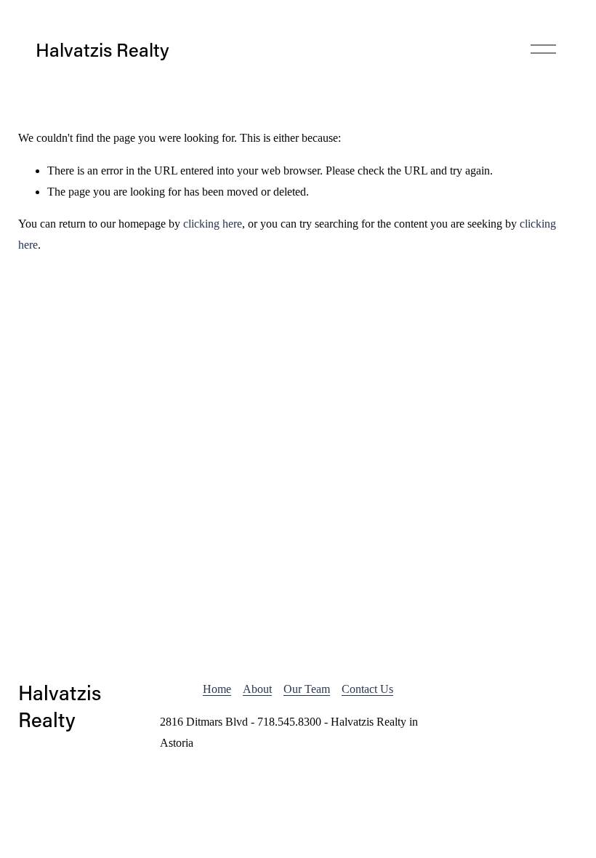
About (257, 689)
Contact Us (367, 689)
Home (217, 689)
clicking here (212, 223)
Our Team (306, 689)
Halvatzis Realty (102, 49)
